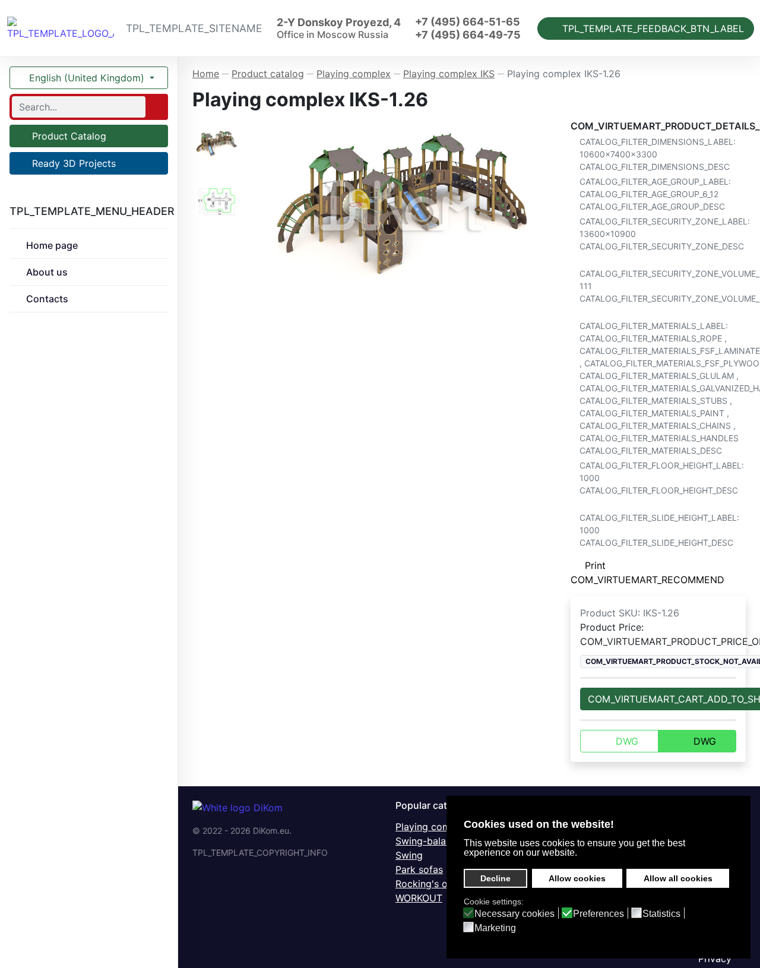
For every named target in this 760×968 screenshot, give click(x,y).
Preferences (598, 914)
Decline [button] (495, 878)
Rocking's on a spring (443, 884)
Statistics (661, 914)
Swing (409, 855)
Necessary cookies (514, 914)
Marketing (495, 928)
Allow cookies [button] (577, 878)
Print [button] (595, 565)
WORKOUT (418, 898)
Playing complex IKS (441, 827)
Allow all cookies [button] (678, 878)
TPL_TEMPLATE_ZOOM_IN (407, 205)
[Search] (155, 107)
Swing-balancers (432, 841)
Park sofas (419, 869)
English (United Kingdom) (86, 78)
